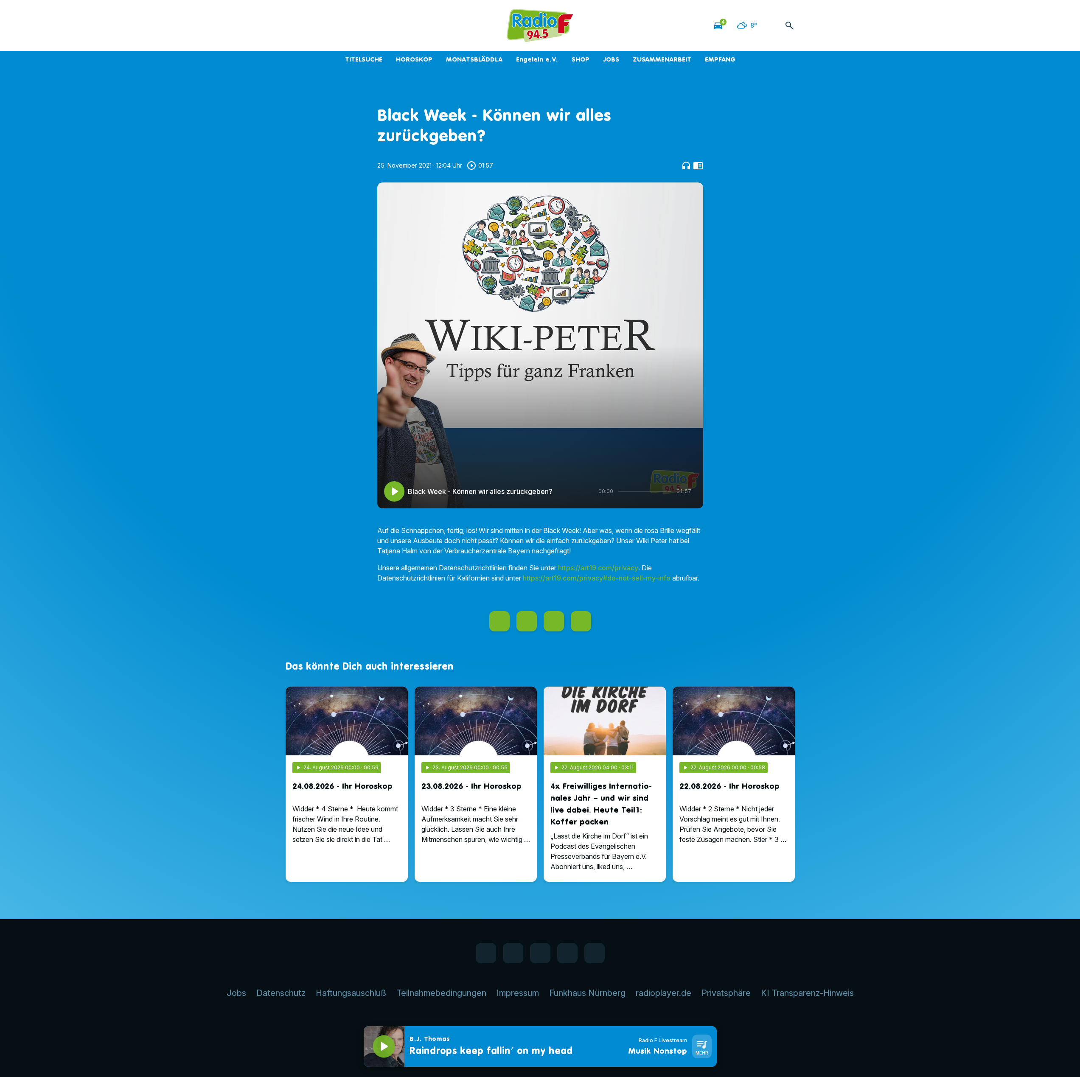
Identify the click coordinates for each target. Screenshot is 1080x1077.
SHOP (580, 59)
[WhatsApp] (311, 25)
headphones (686, 165)
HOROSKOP (414, 59)
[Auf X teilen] (526, 621)
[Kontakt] (361, 25)
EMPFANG (720, 59)
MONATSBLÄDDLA (474, 59)
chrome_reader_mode (698, 165)
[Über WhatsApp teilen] (554, 621)
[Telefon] (345, 25)
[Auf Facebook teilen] (499, 621)
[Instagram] (328, 25)
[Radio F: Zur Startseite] (540, 25)
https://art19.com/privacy (598, 568)
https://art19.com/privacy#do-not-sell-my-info (596, 578)
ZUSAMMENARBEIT (662, 59)
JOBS (611, 59)
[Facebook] (294, 25)
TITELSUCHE (363, 59)
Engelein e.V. (537, 59)
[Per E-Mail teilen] (581, 621)
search (789, 25)
